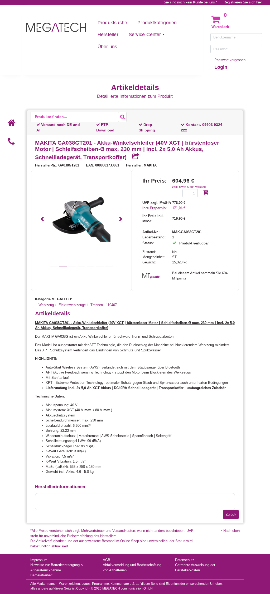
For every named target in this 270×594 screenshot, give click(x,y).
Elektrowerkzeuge (72, 305)
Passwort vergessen (229, 60)
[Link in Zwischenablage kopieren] (133, 157)
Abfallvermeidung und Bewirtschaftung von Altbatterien (132, 567)
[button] (42, 219)
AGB (106, 560)
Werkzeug (46, 305)
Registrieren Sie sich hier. (243, 2)
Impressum (38, 560)
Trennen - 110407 (103, 305)
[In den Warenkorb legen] (205, 192)
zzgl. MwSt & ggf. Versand (189, 186)
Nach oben (231, 531)
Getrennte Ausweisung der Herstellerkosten (195, 567)
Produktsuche (112, 22)
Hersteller (108, 34)
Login (220, 67)
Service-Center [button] (145, 34)
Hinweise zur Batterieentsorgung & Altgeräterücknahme (56, 567)
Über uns (107, 46)
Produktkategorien (157, 22)
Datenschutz (184, 560)
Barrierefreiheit (41, 575)
